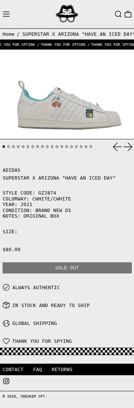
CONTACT (13, 369)
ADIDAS (11, 170)
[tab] (4, 146)
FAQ (37, 369)
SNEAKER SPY (32, 396)
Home (9, 34)
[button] (118, 14)
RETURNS (62, 369)
